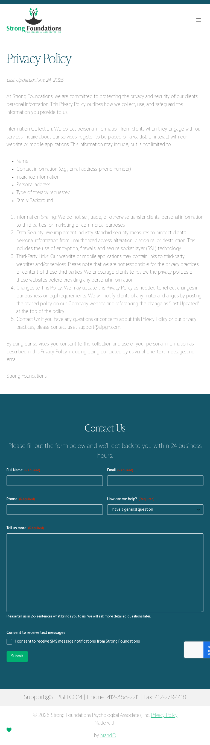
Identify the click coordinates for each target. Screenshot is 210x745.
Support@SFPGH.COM (53, 697)
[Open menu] (198, 20)
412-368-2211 (123, 697)
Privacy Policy (164, 715)
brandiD (108, 736)
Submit (17, 656)
